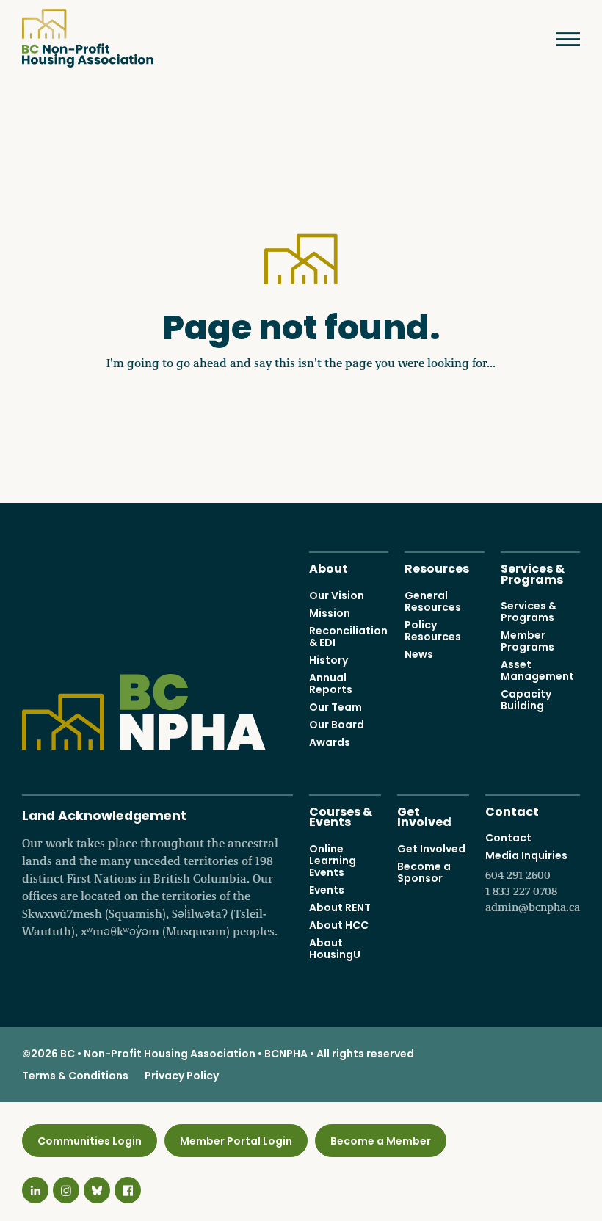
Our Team (335, 707)
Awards (329, 742)
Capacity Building (526, 699)
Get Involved (424, 815)
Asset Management (537, 670)
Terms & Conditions (75, 1075)
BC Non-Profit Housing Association (87, 38)
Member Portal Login (236, 1141)
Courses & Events (340, 815)
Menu (561, 39)
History (328, 660)
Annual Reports (330, 683)
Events (326, 890)
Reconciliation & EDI (348, 636)
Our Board (336, 724)
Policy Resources (433, 630)
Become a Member (380, 1141)
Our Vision (336, 595)
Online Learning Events (332, 860)
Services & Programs (533, 572)
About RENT (340, 907)
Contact (512, 810)
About (328, 567)
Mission (329, 613)
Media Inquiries (532, 881)
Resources (437, 567)
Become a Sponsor (424, 872)
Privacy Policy (182, 1075)
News (419, 654)
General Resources (433, 601)
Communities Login (89, 1141)
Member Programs (527, 641)
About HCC (339, 925)
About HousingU (334, 948)
